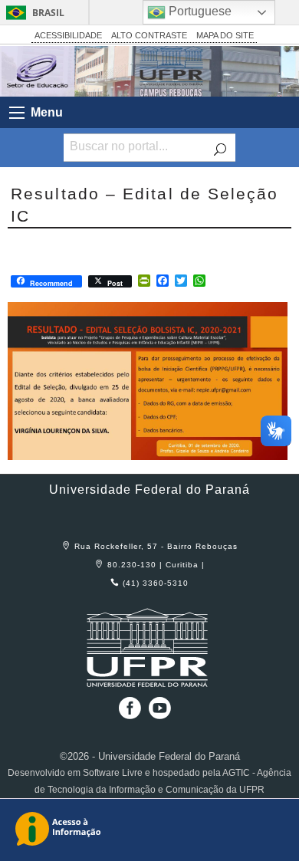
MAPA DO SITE (225, 35)
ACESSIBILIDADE (68, 35)
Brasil (48, 12)
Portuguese (199, 11)
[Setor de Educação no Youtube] (159, 713)
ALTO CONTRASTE (149, 35)
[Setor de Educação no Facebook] (126, 713)
